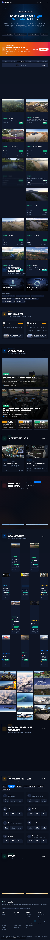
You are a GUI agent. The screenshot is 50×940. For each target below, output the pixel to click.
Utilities (3, 923)
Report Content (29, 925)
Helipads (18, 557)
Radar (15, 923)
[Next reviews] (47, 314)
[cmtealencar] (13, 627)
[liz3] (31, 627)
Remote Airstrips (36, 176)
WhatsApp (22, 908)
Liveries (30, 482)
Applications (8, 585)
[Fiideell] (22, 659)
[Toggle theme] (37, 2)
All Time (4, 786)
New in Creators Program (29, 786)
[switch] (17, 65)
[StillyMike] (13, 564)
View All (43, 65)
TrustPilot (28, 908)
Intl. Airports (27, 652)
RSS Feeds (4, 929)
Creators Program (17, 925)
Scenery (30, 485)
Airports (38, 482)
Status (27, 927)
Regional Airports (36, 117)
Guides (15, 921)
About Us (28, 916)
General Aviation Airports (13, 146)
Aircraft (3, 914)
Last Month (19, 786)
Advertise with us (31, 921)
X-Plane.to (4, 927)
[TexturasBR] (3, 659)
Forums (15, 916)
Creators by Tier (6, 789)
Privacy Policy (41, 916)
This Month (11, 786)
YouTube (14, 908)
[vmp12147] (31, 564)
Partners (28, 918)
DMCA (39, 923)
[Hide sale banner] (48, 49)
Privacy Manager (42, 921)
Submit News (29, 923)
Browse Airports (21, 34)
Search (44, 34)
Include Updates (22, 65)
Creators (15, 918)
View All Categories (41, 269)
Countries (4, 925)
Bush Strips (11, 118)
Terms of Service (41, 914)
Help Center (28, 914)
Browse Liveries (34, 34)
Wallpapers (16, 927)
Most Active (40, 786)
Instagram (9, 908)
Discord (3, 908)
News (15, 914)
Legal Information (42, 918)
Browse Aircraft (8, 34)
